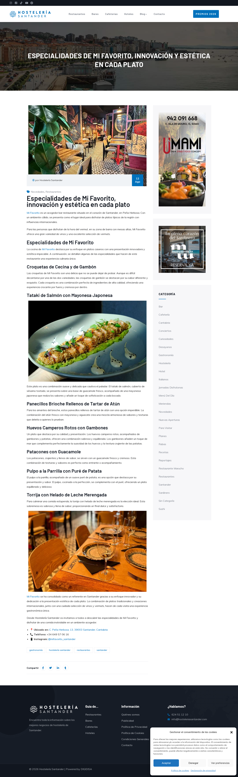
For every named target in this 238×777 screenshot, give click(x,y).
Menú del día (166, 395)
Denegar (193, 763)
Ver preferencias (220, 763)
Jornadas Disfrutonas (171, 387)
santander (102, 650)
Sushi (162, 508)
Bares (95, 13)
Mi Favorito (33, 212)
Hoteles (128, 13)
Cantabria (164, 322)
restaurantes (83, 650)
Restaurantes (77, 13)
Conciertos (165, 330)
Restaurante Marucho (171, 468)
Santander (165, 484)
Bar (161, 306)
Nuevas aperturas (169, 419)
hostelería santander (59, 650)
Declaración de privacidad (203, 770)
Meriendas (165, 403)
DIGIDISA (86, 769)
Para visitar (165, 428)
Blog (142, 13)
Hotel (162, 371)
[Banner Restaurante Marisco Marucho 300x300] (182, 249)
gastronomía (36, 650)
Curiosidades (166, 338)
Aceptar (166, 763)
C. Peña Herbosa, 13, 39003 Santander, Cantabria (78, 629)
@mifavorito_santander (61, 639)
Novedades (37, 191)
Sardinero (164, 492)
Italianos (163, 379)
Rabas (162, 444)
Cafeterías (111, 13)
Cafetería (164, 314)
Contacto (159, 13)
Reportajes (165, 460)
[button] (231, 732)
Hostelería (164, 363)
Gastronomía (166, 355)
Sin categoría (166, 500)
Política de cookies (180, 770)
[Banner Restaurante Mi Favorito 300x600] (182, 159)
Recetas (163, 452)
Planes (163, 436)
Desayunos (165, 347)
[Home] (30, 13)
